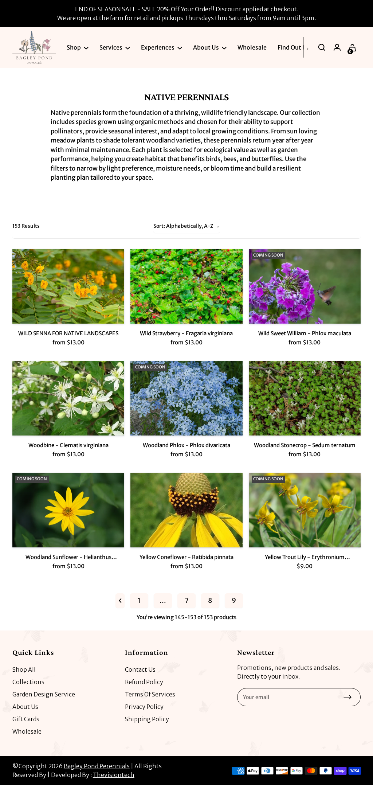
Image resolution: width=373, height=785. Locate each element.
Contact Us (140, 669)
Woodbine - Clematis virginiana (68, 445)
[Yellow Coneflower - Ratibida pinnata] (186, 510)
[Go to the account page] (337, 47)
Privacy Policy (144, 706)
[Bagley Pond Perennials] (34, 47)
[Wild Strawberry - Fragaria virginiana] (186, 286)
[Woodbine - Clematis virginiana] (68, 398)
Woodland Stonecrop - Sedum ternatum (305, 445)
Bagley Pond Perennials (97, 766)
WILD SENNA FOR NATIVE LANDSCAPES (68, 333)
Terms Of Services (150, 694)
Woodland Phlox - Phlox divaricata (186, 445)
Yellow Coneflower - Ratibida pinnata (186, 557)
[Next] (309, 47)
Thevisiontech (113, 774)
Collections (28, 682)
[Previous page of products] (120, 600)
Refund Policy (144, 682)
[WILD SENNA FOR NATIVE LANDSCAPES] (68, 286)
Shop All (24, 669)
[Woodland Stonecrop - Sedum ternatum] (305, 398)
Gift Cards (25, 719)
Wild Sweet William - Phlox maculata (304, 333)
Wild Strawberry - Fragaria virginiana (186, 333)
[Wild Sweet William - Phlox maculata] (305, 286)
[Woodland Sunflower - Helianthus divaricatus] (68, 510)
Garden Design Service (43, 694)
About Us (25, 706)
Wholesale (27, 731)
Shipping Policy (147, 719)
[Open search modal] (322, 47)
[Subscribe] (347, 697)
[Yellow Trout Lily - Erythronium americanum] (305, 510)
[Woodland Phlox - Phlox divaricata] (186, 398)
